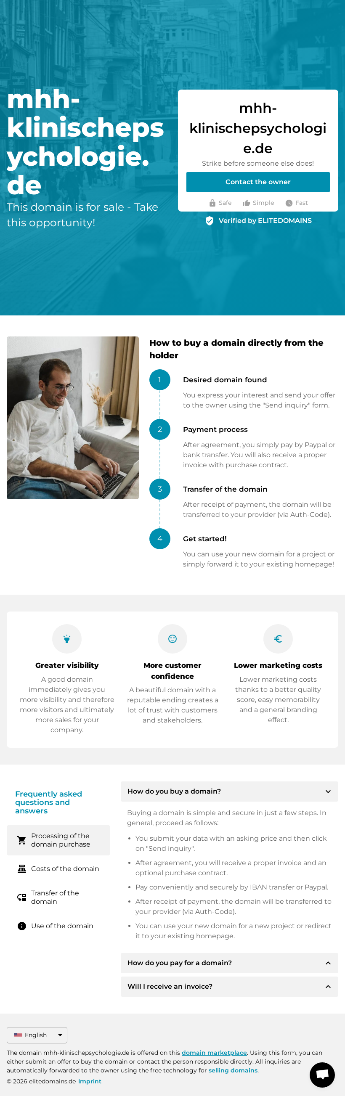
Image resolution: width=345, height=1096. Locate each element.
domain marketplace (214, 1052)
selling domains (233, 1070)
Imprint (89, 1081)
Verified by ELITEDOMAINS (265, 221)
